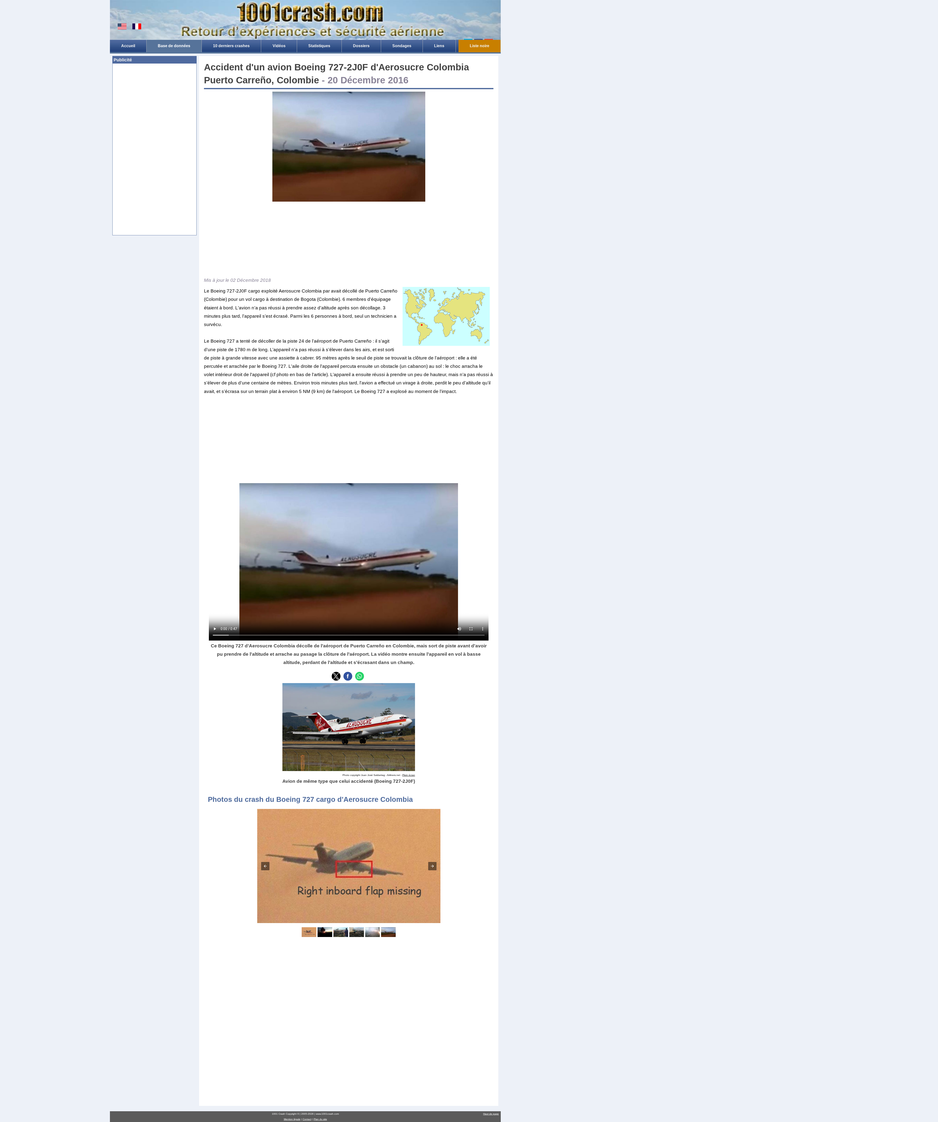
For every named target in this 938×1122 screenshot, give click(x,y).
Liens (439, 46)
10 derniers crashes (231, 46)
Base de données (174, 46)
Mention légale (292, 1119)
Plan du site (320, 1119)
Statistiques (319, 46)
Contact (307, 1119)
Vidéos (279, 46)
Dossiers (361, 46)
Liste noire (479, 46)
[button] (336, 676)
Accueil (128, 46)
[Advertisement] (154, 103)
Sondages (401, 46)
